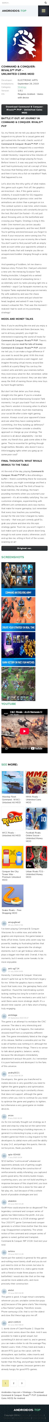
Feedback (7, 1418)
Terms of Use (38, 1418)
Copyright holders (22, 1418)
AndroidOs (14, 11)
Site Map (25, 1415)
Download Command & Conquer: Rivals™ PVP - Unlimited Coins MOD (24, 109)
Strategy (22, 87)
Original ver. (24, 548)
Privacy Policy (37, 1415)
